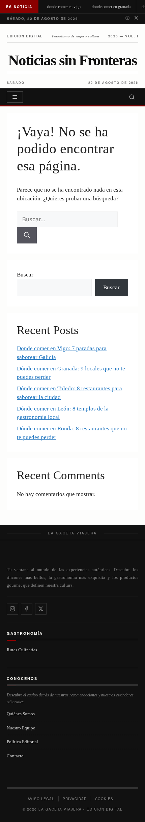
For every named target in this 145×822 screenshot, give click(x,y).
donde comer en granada (111, 6)
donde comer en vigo (64, 6)
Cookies (104, 798)
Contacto (15, 755)
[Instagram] (127, 18)
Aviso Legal (41, 798)
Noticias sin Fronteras (72, 60)
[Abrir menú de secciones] (15, 97)
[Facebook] (26, 609)
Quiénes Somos (21, 713)
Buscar (25, 274)
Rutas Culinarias (22, 649)
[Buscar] (131, 97)
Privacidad (75, 798)
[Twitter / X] (136, 18)
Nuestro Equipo (21, 727)
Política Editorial (22, 741)
